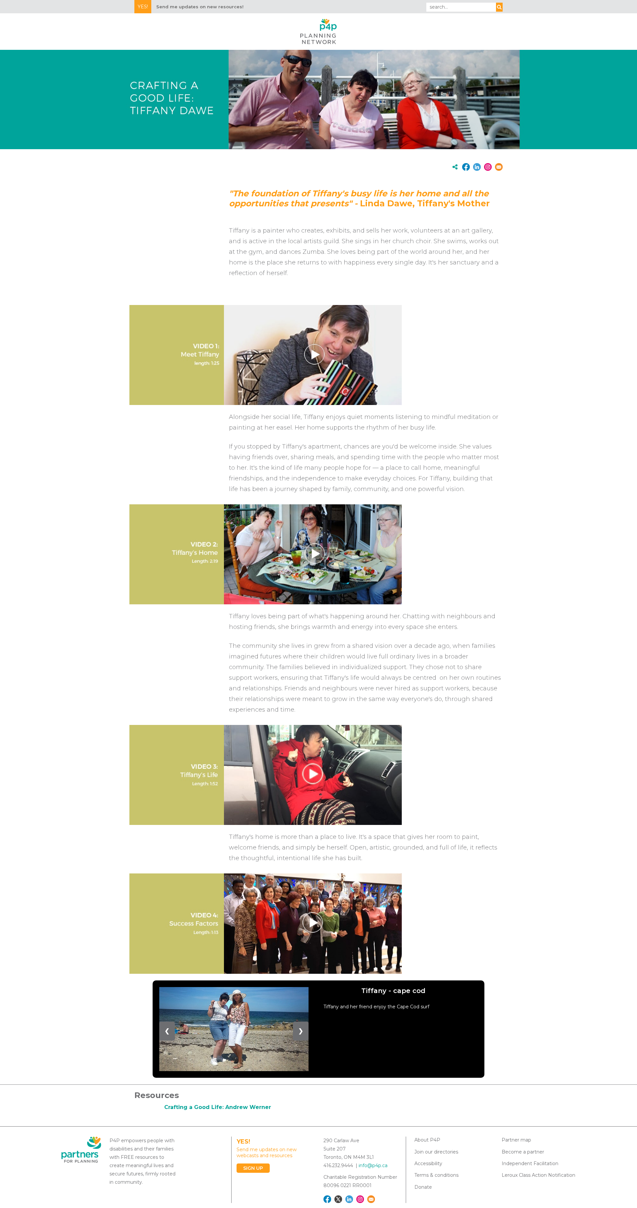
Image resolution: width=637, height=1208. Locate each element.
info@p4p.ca (373, 1165)
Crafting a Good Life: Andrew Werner (217, 1107)
